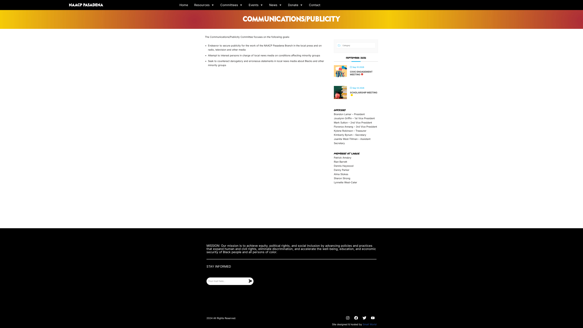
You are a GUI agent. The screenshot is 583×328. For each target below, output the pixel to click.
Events (254, 5)
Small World (370, 324)
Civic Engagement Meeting (361, 73)
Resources (202, 5)
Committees (229, 5)
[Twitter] (364, 318)
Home (183, 5)
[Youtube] (373, 318)
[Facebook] (356, 318)
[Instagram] (347, 318)
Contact (314, 5)
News (273, 5)
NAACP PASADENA (86, 5)
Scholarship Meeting (363, 92)
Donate (293, 5)
